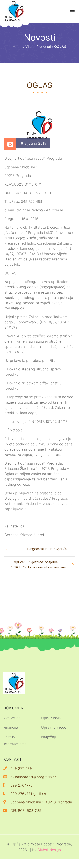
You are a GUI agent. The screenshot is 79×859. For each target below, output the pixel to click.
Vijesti (30, 46)
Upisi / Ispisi (51, 718)
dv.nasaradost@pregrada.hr (33, 777)
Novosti (45, 46)
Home (17, 46)
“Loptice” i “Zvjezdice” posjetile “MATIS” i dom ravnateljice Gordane (38, 564)
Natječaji (48, 737)
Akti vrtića (11, 718)
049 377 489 (21, 768)
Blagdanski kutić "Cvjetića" (47, 548)
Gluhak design (49, 850)
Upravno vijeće (53, 727)
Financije (10, 727)
